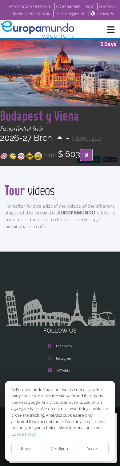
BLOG (90, 6)
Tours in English (67, 13)
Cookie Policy (23, 434)
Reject (27, 449)
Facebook (64, 346)
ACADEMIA (107, 6)
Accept (93, 449)
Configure (60, 449)
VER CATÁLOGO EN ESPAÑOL (30, 6)
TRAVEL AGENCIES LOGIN (31, 13)
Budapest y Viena (39, 115)
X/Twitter (64, 370)
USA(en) (103, 13)
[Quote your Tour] (86, 155)
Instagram (64, 358)
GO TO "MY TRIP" (68, 6)
